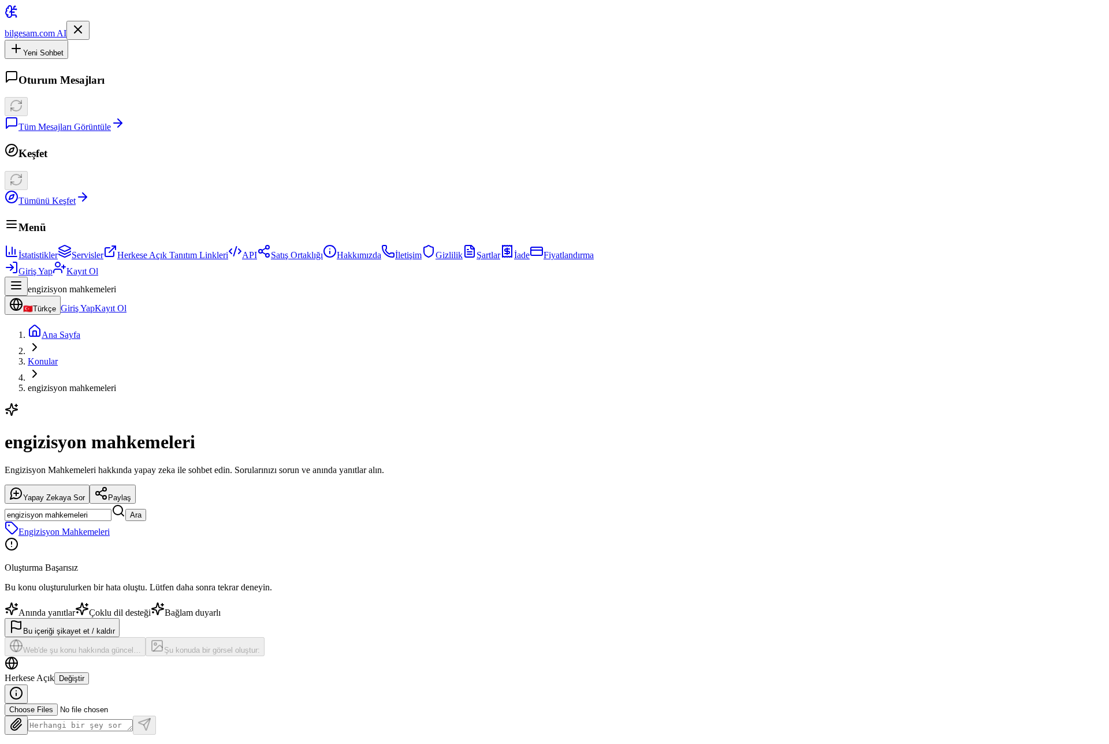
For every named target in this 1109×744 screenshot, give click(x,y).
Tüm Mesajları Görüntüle (64, 127)
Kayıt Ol (82, 271)
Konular (43, 361)
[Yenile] (16, 106)
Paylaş (119, 497)
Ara (136, 515)
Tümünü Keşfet (47, 201)
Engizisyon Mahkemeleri (64, 532)
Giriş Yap (35, 271)
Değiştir (71, 678)
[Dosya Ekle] (16, 725)
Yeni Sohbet (43, 53)
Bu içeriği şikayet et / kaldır (69, 631)
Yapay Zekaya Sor (54, 497)
